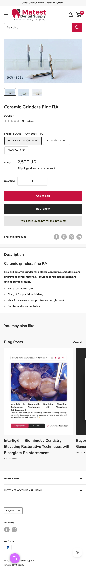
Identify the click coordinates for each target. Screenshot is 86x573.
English (10, 510)
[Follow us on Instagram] (14, 529)
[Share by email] (79, 237)
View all (77, 342)
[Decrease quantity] (22, 181)
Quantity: (9, 180)
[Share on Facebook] (56, 237)
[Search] (77, 27)
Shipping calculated (29, 168)
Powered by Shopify (14, 565)
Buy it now (43, 208)
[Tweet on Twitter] (71, 237)
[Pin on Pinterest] (64, 237)
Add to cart (43, 196)
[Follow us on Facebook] (7, 529)
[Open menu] (6, 14)
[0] (78, 14)
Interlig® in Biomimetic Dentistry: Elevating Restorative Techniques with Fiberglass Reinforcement (37, 446)
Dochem (9, 115)
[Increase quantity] (43, 181)
